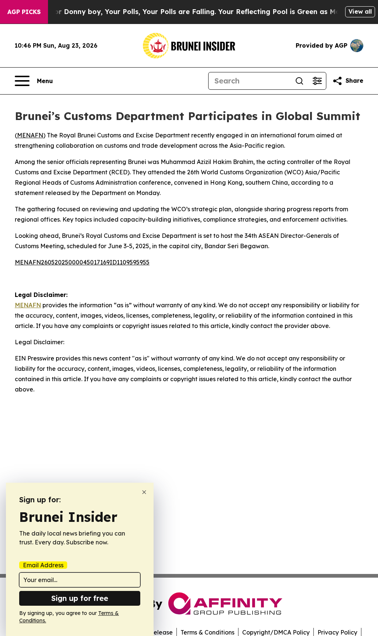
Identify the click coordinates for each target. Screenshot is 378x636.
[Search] (299, 80)
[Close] (144, 492)
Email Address (43, 565)
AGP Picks (24, 12)
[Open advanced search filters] (317, 80)
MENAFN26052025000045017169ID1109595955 (82, 262)
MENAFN (30, 135)
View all (360, 11)
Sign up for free (79, 598)
